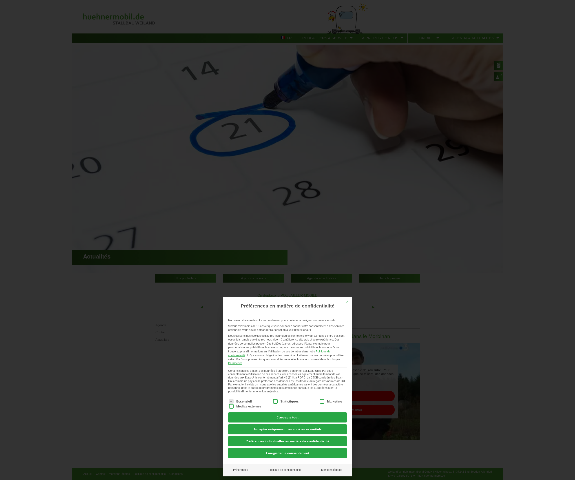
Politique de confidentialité (284, 469)
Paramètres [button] (235, 363)
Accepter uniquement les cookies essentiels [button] (288, 429)
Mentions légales (331, 469)
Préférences (240, 469)
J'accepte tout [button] (288, 417)
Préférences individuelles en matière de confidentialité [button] (287, 441)
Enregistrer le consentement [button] (287, 453)
